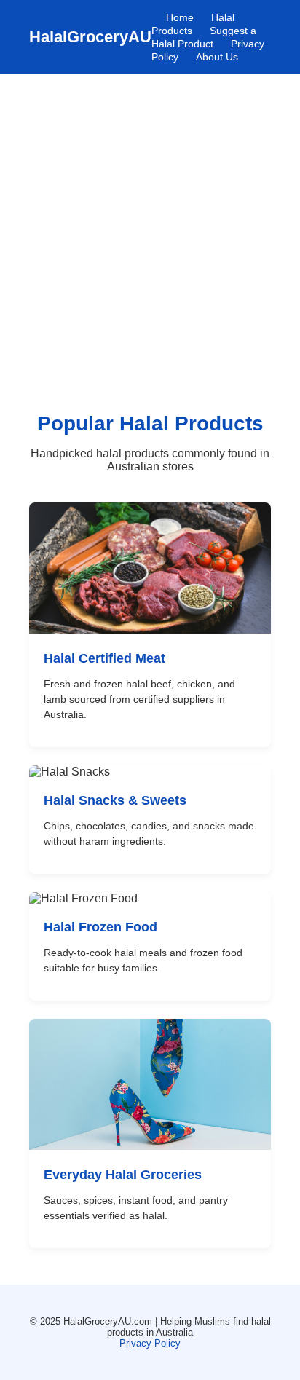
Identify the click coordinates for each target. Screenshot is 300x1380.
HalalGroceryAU (90, 37)
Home (180, 17)
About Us (217, 57)
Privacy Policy (150, 1343)
